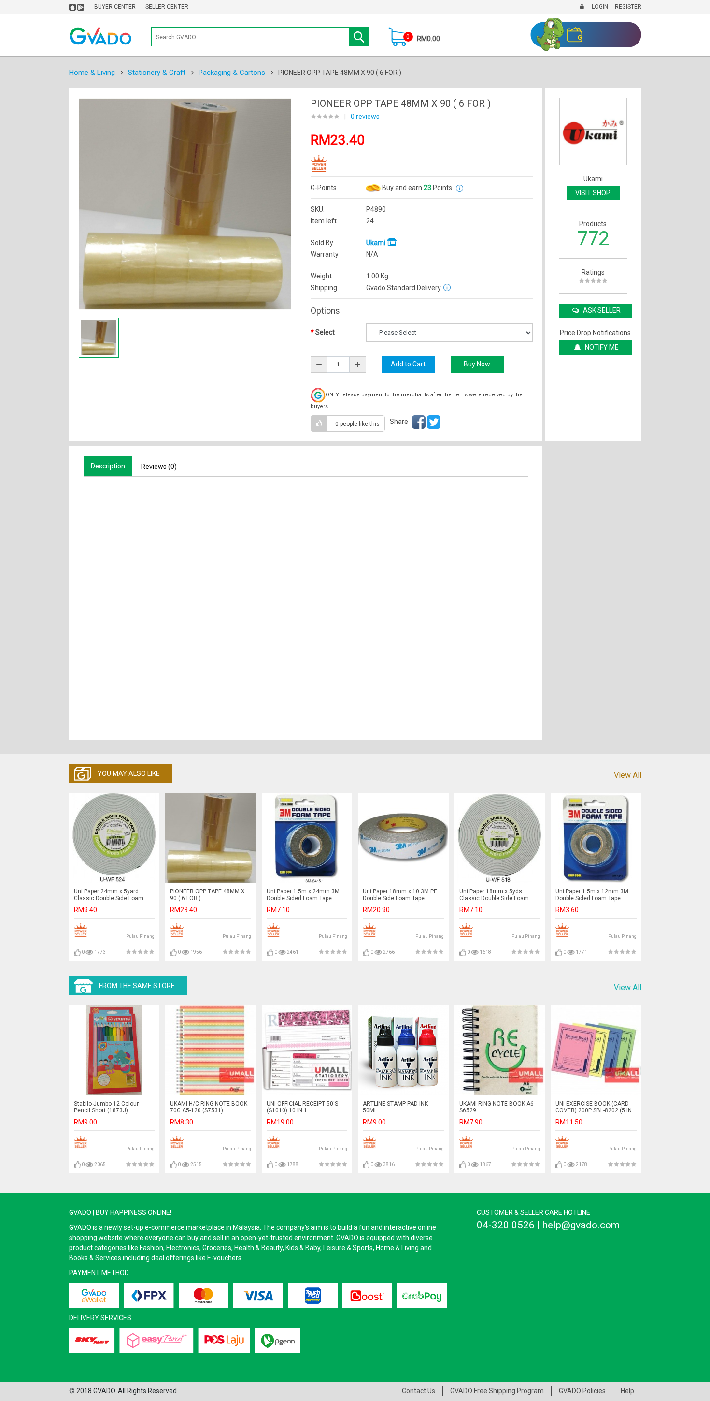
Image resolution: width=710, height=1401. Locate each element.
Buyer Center (115, 6)
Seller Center (166, 6)
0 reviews (365, 116)
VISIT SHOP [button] (593, 193)
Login (599, 6)
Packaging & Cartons (232, 72)
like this (357, 424)
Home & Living (92, 72)
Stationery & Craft (156, 72)
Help (627, 1391)
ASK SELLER (601, 310)
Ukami (376, 243)
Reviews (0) (159, 466)
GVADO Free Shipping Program (497, 1391)
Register (627, 6)
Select (325, 332)
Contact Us (418, 1391)
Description (108, 466)
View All (627, 775)
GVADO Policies (582, 1391)
